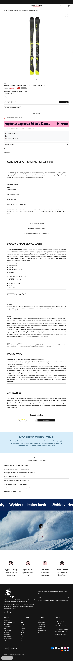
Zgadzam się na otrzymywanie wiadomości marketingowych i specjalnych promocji (54, 600)
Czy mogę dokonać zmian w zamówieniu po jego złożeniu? (19, 473)
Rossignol (23, 630)
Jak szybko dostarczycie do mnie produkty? (16, 484)
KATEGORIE (6, 617)
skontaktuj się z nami (18, 117)
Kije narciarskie (7, 634)
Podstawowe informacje (9, 144)
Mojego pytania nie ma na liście (12, 491)
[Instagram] (8, 612)
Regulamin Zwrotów (41, 628)
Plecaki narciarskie (7, 636)
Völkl (21, 638)
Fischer (22, 620)
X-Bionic (22, 640)
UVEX (22, 636)
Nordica (22, 624)
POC (22, 626)
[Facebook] (5, 612)
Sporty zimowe (10, 10)
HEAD (5, 83)
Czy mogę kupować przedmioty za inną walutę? (17, 469)
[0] (68, 6)
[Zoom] (66, 15)
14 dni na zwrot (11, 136)
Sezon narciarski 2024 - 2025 (9, 622)
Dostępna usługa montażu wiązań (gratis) (13, 107)
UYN (21, 634)
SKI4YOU (5, 10)
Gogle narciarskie (7, 626)
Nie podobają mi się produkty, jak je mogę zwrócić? (18, 488)
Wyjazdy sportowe (41, 624)
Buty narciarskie (7, 624)
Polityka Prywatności (42, 630)
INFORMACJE (41, 617)
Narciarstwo (16, 10)
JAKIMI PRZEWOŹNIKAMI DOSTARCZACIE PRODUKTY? (16, 480)
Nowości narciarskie (7, 620)
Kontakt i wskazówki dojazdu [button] (60, 634)
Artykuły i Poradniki (41, 622)
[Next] (39, 79)
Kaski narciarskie (7, 632)
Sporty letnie (6, 640)
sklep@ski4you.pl (62, 631)
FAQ (38, 632)
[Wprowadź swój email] (68, 597)
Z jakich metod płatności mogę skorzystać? (16, 465)
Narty (20, 10)
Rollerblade (23, 628)
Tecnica (22, 632)
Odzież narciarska (7, 630)
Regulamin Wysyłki (41, 626)
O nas (39, 620)
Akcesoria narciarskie (8, 638)
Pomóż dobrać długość (64, 102)
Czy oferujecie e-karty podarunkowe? (14, 476)
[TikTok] (11, 612)
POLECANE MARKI (25, 617)
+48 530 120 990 (63, 629)
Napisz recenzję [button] (46, 420)
